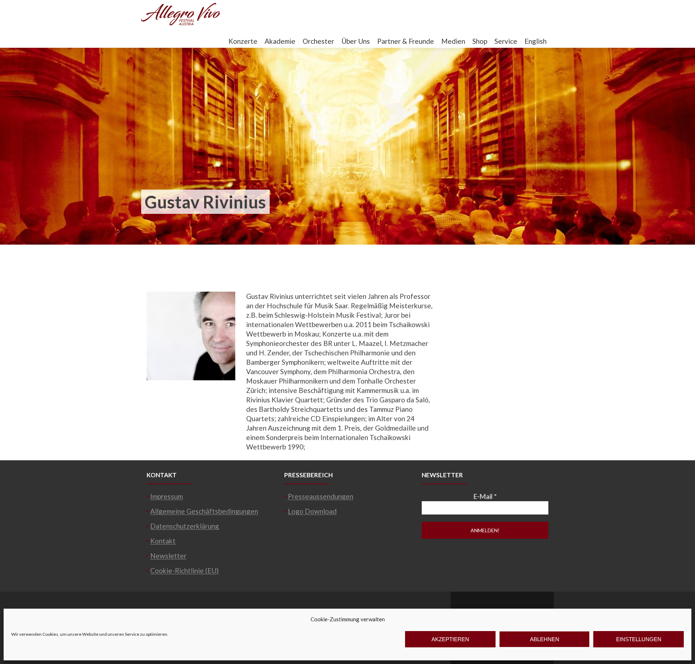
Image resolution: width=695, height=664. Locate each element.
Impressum (166, 496)
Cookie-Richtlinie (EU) (184, 570)
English (536, 41)
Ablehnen (544, 639)
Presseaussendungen (320, 496)
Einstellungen (638, 639)
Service (505, 41)
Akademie (280, 41)
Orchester (318, 41)
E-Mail (485, 496)
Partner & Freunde (405, 41)
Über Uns (355, 41)
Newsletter (168, 555)
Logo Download (312, 511)
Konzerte (242, 41)
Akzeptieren (450, 639)
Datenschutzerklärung (184, 526)
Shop (479, 41)
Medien (453, 41)
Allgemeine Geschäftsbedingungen (204, 511)
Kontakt (163, 541)
